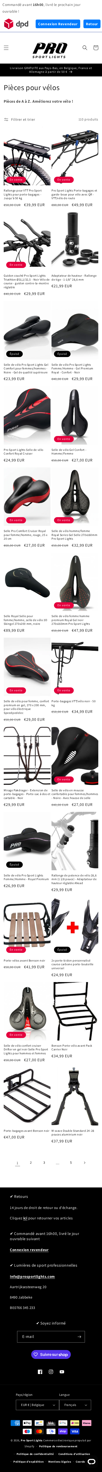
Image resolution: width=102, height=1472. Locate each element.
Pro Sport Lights (32, 1440)
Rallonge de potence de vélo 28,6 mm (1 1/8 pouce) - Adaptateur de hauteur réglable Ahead (74, 879)
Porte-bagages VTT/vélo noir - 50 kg (73, 703)
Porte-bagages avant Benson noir (27, 1131)
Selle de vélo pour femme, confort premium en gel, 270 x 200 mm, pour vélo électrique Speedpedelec (26, 707)
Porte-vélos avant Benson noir (24, 960)
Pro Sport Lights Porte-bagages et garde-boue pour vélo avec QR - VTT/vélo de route (74, 194)
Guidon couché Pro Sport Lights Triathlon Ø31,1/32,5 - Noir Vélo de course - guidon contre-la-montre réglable (27, 281)
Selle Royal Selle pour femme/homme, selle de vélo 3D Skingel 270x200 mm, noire (25, 620)
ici (25, 1218)
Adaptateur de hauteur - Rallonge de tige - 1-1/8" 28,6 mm (74, 277)
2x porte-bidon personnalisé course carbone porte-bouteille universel (72, 964)
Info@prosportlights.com (32, 1276)
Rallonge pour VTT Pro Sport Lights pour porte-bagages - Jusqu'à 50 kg (23, 194)
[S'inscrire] (79, 1337)
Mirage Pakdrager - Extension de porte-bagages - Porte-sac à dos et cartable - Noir (27, 794)
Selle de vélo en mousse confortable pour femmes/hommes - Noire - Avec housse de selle (74, 794)
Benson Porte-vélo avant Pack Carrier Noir (71, 1047)
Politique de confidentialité (35, 1454)
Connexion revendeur (29, 1249)
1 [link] (18, 1162)
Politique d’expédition (28, 1461)
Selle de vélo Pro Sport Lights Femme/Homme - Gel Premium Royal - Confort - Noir (72, 368)
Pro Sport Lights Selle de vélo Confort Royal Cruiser (23, 452)
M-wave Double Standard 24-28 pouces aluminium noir (72, 1132)
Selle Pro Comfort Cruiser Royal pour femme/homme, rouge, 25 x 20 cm (25, 534)
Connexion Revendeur (57, 24)
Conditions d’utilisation (74, 1454)
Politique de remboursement (58, 1446)
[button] (6, 47)
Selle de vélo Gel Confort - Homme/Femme (68, 452)
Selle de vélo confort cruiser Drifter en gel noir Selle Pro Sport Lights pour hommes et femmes (26, 1049)
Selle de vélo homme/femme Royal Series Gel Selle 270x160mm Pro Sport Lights (74, 534)
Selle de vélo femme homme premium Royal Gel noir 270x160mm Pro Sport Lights (70, 620)
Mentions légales (59, 1461)
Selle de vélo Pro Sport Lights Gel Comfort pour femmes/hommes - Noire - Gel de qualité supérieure (26, 368)
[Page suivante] (84, 1162)
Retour (92, 24)
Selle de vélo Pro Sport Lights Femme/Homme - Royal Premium (26, 877)
